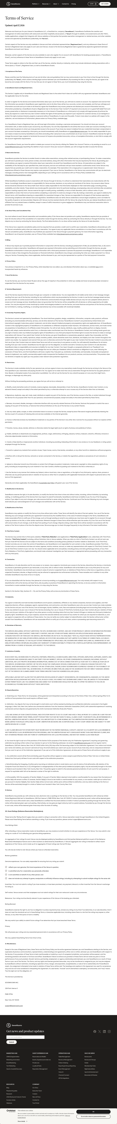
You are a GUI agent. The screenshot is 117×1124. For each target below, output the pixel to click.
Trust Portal (35, 1103)
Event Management (64, 1069)
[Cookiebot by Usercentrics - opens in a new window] (11, 1111)
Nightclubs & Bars (90, 1069)
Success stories (10, 1100)
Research (9, 1094)
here (65, 118)
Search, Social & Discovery (14, 1069)
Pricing (74, 4)
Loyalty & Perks (36, 1066)
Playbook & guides (11, 1091)
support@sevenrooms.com (78, 131)
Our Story (35, 1088)
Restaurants (88, 1056)
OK (93, 1111)
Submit (11, 1042)
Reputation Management (39, 1069)
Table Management (64, 1056)
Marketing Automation (13, 1060)
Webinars (9, 1103)
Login (91, 4)
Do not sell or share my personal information (93, 1116)
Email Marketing (11, 1063)
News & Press (36, 1097)
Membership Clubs (90, 1066)
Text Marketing (10, 1066)
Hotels (86, 1063)
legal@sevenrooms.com (83, 743)
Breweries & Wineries (91, 1075)
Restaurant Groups (90, 1060)
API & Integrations (63, 1078)
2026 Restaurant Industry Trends (16, 1097)
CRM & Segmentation (12, 1056)
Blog (7, 1088)
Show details (21, 1121)
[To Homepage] (13, 4)
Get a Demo (105, 4)
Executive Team (37, 1091)
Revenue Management (65, 1060)
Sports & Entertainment (91, 1072)
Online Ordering (63, 1063)
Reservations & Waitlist (39, 1056)
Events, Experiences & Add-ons (41, 1060)
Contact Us (65, 4)
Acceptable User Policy (46, 483)
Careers (34, 1094)
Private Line (35, 1063)
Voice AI (60, 1072)
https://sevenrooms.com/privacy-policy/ (18, 175)
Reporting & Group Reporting (67, 1066)
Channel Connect (63, 1075)
